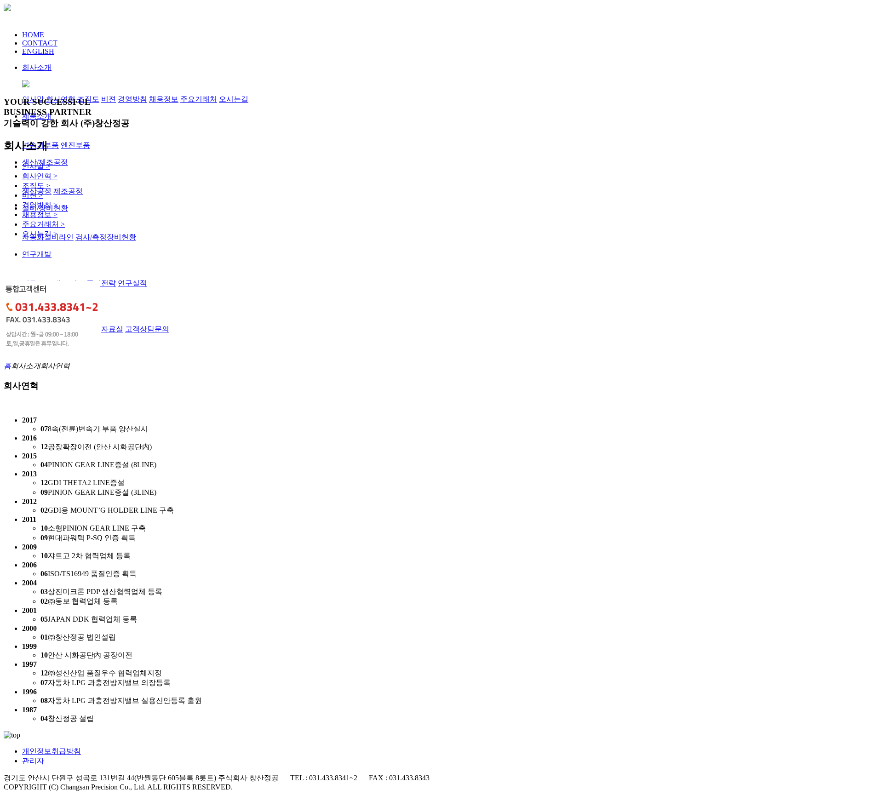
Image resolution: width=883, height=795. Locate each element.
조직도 (36, 185)
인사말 (36, 166)
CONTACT (39, 43)
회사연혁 (39, 176)
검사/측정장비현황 (105, 237)
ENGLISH (38, 51)
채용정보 (163, 99)
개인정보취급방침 (51, 751)
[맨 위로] (12, 735)
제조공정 (68, 191)
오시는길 (233, 99)
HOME (33, 35)
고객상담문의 (147, 329)
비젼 (108, 99)
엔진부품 (75, 145)
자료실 (112, 329)
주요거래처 (198, 99)
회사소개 (37, 67)
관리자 (33, 761)
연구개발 (37, 254)
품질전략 (101, 283)
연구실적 (132, 283)
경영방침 (132, 99)
